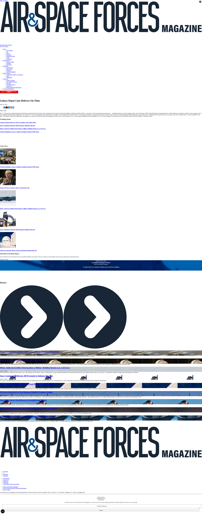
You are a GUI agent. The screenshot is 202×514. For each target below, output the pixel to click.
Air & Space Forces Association (11, 484)
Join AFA (2, 45)
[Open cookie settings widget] (3, 511)
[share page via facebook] (4, 108)
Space (7, 53)
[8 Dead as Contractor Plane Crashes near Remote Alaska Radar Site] (8, 247)
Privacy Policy (6, 489)
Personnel (8, 54)
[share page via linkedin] (9, 108)
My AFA (2, 46)
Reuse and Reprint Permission (13, 87)
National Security (10, 56)
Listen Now (101, 270)
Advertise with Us (10, 84)
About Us (5, 79)
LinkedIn (5, 475)
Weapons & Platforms (8, 89)
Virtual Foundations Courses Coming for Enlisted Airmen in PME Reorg (19, 167)
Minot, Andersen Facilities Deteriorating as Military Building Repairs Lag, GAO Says (23, 208)
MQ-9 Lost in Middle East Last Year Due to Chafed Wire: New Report (28, 408)
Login (6, 45)
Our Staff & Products (11, 81)
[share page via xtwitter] (7, 108)
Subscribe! (9, 64)
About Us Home (10, 80)
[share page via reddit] (11, 108)
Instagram (5, 474)
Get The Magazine (11, 72)
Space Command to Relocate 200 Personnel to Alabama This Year (17, 229)
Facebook (5, 471)
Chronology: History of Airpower (14, 74)
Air (7, 52)
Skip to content (3, 0)
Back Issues (9, 69)
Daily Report (6, 60)
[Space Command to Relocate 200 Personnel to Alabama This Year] (8, 226)
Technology (9, 59)
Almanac (8, 70)
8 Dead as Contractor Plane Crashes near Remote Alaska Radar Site (18, 250)
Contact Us (9, 86)
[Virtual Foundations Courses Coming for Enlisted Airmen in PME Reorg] (8, 163)
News (4, 49)
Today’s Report (10, 62)
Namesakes (9, 77)
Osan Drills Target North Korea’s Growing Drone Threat (23, 400)
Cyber (7, 57)
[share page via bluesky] (13, 108)
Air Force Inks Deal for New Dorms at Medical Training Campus (26, 392)
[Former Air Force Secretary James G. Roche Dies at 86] (8, 184)
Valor (7, 76)
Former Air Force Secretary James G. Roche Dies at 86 (14, 188)
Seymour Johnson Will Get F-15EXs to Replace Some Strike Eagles (27, 416)
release (195, 113)
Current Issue (9, 67)
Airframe (8, 63)
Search (10, 45)
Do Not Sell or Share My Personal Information (14, 488)
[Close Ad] (199, 508)
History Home (6, 73)
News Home (9, 50)
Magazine (5, 66)
